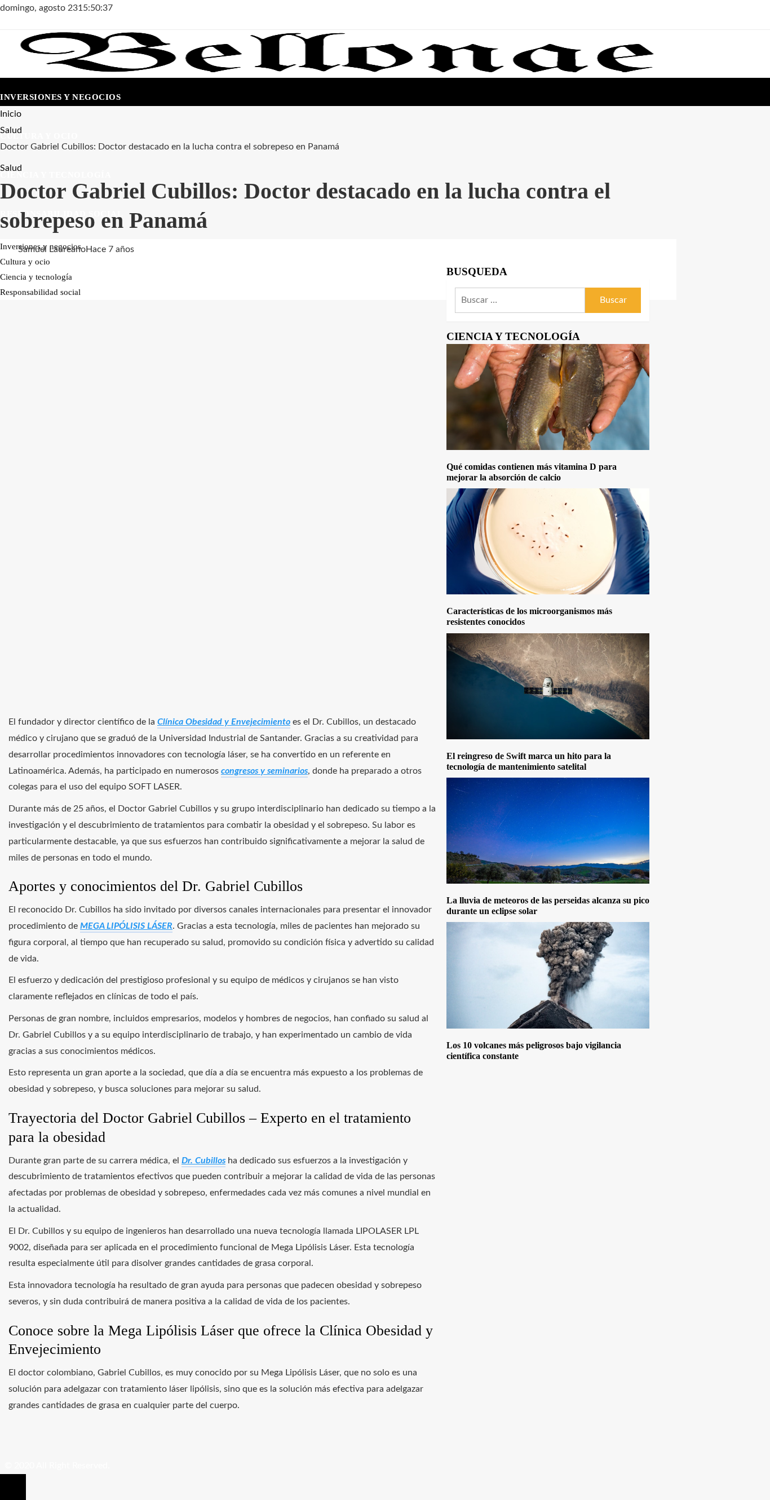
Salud (11, 168)
